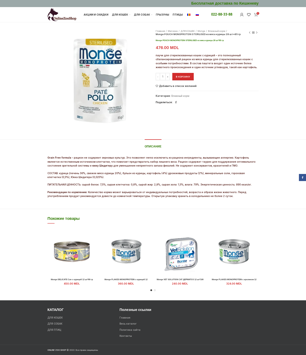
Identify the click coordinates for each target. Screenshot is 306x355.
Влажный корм (216, 31)
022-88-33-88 (221, 14)
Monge (201, 31)
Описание (153, 146)
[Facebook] (176, 102)
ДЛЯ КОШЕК (188, 31)
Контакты (126, 335)
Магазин (173, 31)
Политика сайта (130, 329)
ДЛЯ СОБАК (54, 323)
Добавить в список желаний (178, 86)
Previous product (249, 32)
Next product (257, 32)
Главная (160, 31)
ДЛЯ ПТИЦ (54, 329)
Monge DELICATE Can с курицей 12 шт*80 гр (72, 279)
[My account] (241, 14)
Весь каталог (128, 323)
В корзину (183, 76)
